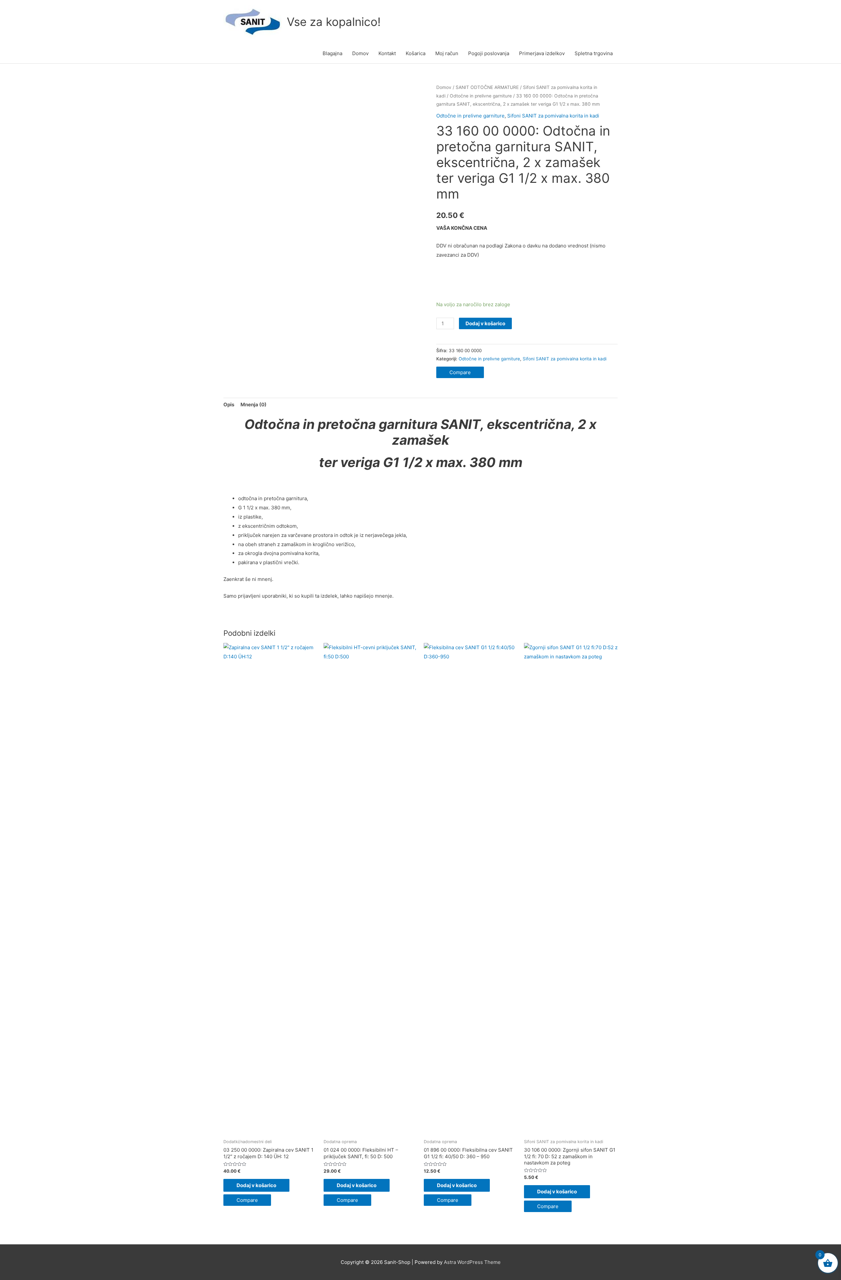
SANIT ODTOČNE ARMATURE (487, 87)
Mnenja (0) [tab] (253, 404)
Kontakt (387, 53)
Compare (460, 372)
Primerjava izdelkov (542, 53)
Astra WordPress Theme (472, 1262)
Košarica (415, 53)
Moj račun (446, 53)
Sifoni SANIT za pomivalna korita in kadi (553, 116)
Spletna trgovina (594, 53)
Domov (360, 53)
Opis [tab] (228, 404)
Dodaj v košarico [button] (256, 1185)
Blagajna (332, 53)
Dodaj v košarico (485, 323)
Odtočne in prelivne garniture (481, 95)
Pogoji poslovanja (488, 53)
